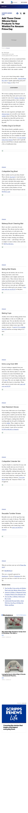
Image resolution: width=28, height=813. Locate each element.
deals (9, 83)
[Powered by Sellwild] (24, 703)
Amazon (8, 48)
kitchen (17, 98)
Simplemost (5, 576)
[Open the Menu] (2, 2)
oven (6, 380)
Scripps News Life (7, 13)
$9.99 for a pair (6, 191)
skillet (8, 423)
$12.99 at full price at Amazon (10, 429)
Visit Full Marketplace (21, 615)
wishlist (4, 116)
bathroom (21, 98)
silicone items (5, 114)
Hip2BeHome (8, 571)
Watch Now (23, 2)
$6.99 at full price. (9, 244)
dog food (12, 177)
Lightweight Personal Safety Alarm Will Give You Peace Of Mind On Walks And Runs (14, 603)
